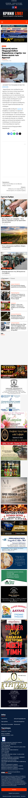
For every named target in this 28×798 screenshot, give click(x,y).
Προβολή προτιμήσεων (14, 793)
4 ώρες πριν (5, 224)
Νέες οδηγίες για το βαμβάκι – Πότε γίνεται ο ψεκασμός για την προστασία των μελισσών (14, 220)
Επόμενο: (16, 189)
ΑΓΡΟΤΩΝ (5, 87)
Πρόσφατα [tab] (5, 278)
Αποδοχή (14, 789)
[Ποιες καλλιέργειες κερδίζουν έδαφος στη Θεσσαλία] (14, 235)
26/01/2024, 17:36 (7, 60)
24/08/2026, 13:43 (7, 249)
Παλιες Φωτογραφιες (17, 3)
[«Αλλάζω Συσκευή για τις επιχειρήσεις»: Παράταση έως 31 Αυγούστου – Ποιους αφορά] (5, 295)
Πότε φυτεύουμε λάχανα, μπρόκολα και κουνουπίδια (18, 286)
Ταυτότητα (23, 796)
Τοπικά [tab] (12, 278)
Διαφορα (12, 284)
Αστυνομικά (13, 303)
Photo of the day (10, 4)
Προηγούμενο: (12, 184)
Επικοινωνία (17, 724)
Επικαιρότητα (9, 215)
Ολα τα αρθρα (19, 4)
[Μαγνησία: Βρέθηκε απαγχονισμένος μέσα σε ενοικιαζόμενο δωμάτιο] (5, 316)
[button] (2, 22)
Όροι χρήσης (4, 721)
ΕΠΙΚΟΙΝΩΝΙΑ (8, 3)
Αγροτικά (4, 46)
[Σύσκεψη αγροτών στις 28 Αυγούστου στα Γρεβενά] (14, 261)
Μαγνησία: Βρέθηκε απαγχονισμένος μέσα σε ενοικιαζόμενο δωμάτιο (18, 317)
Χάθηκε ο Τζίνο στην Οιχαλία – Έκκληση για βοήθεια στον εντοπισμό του (18, 307)
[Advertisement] (14, 160)
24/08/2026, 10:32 (7, 275)
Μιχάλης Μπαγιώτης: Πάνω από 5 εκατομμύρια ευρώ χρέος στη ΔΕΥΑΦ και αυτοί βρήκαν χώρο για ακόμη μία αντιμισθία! (18, 327)
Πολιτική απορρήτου (16, 796)
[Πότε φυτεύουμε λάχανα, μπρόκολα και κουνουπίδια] (5, 285)
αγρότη (19, 109)
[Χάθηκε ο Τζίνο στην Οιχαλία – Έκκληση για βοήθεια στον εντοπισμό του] (5, 306)
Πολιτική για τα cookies (7, 796)
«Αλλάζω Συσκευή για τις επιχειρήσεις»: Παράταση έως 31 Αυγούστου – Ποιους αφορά (18, 296)
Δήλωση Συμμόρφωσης (20, 718)
